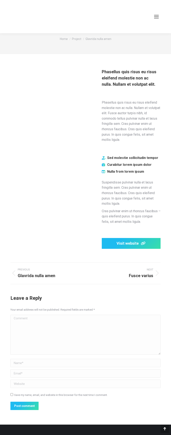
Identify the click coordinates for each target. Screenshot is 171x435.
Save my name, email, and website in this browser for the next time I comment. (61, 395)
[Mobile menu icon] (156, 16)
